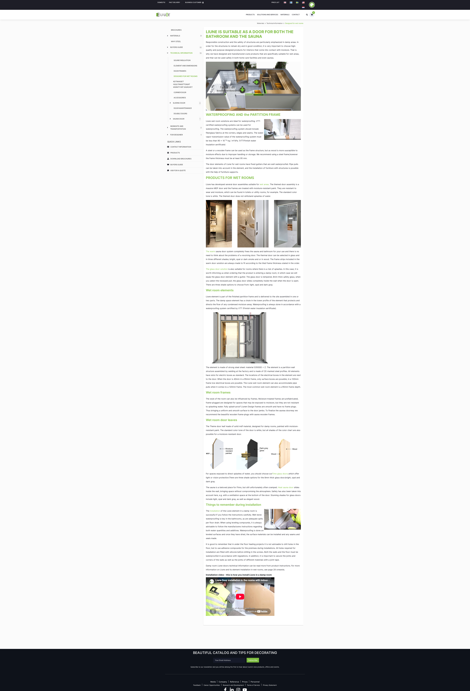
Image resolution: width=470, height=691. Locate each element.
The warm (210, 251)
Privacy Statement (270, 685)
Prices (245, 682)
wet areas (264, 184)
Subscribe (252, 660)
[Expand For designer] (167, 134)
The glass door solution (217, 269)
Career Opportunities (212, 685)
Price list (275, 2)
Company (223, 682)
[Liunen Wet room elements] (240, 337)
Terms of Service (253, 685)
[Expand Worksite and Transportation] (167, 127)
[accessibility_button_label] (311, 4)
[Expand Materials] (167, 36)
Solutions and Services (267, 15)
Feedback (197, 685)
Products (250, 15)
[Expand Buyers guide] (167, 47)
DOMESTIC (161, 2)
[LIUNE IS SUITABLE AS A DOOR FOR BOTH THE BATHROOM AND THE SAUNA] (253, 86)
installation (215, 511)
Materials (285, 15)
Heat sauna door (285, 487)
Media (213, 682)
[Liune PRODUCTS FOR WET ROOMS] (253, 223)
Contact (296, 15)
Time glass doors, (280, 473)
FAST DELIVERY (174, 2)
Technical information (274, 23)
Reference (234, 682)
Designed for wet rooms (294, 23)
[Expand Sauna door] (170, 119)
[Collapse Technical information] (167, 53)
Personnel (255, 682)
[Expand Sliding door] (170, 103)
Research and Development (233, 685)
